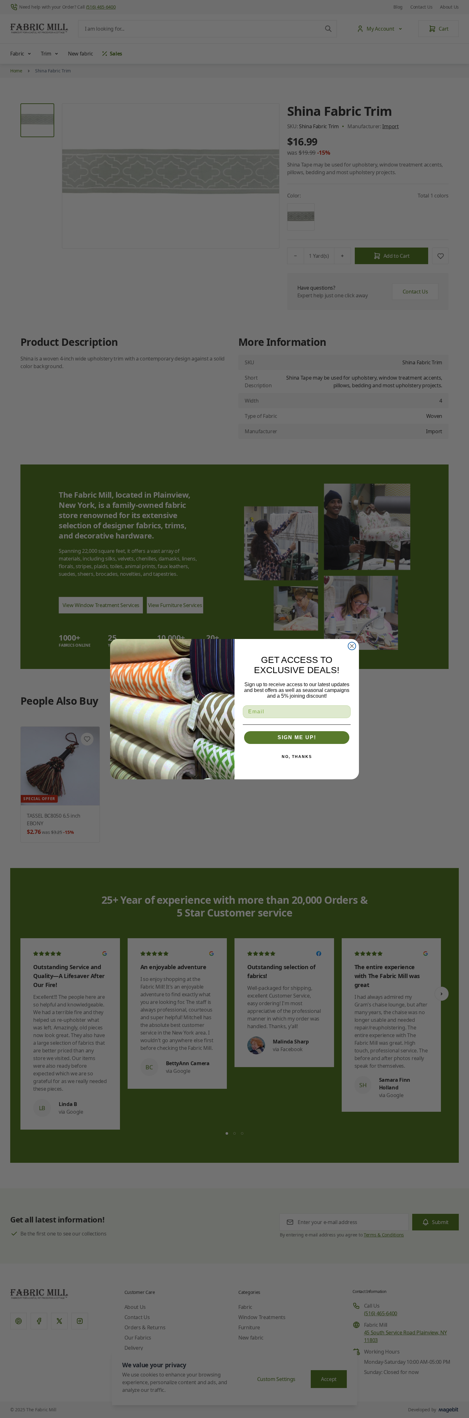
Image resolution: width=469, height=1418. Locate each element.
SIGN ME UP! (297, 737)
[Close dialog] (352, 646)
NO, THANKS (297, 756)
